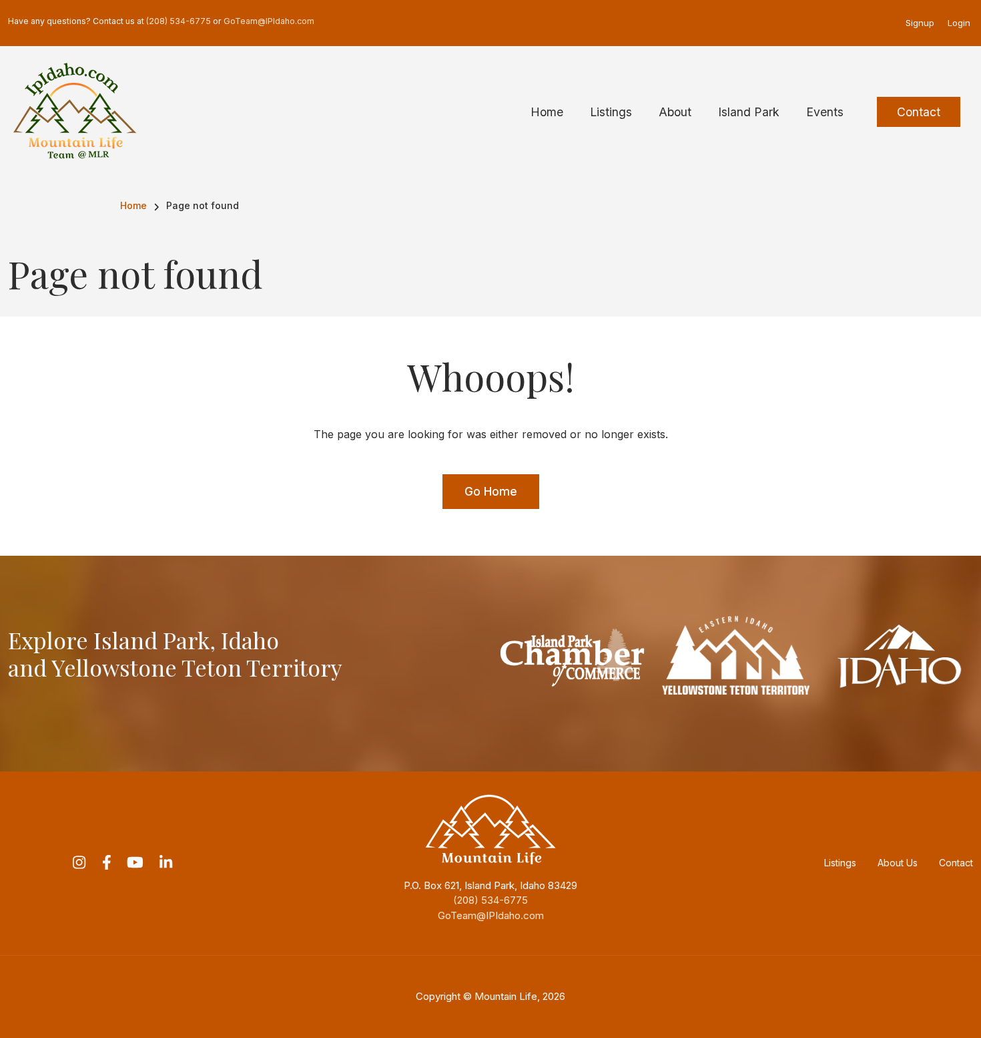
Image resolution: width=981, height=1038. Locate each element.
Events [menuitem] (825, 112)
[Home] (74, 111)
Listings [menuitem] (611, 112)
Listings (840, 862)
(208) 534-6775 (490, 900)
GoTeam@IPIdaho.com (491, 915)
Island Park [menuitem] (748, 112)
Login (959, 22)
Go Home (490, 491)
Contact (956, 862)
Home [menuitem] (547, 112)
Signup (920, 22)
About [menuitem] (675, 112)
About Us (898, 862)
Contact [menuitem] (918, 112)
